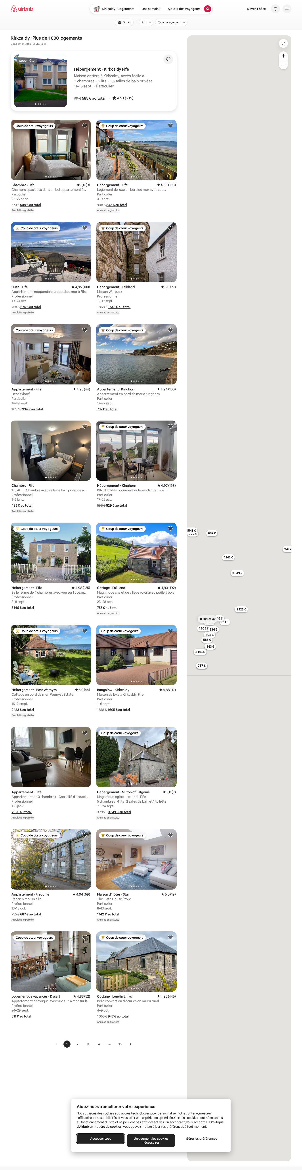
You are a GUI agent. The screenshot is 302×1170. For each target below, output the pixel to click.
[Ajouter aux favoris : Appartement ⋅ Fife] (84, 329)
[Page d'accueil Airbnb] (22, 9)
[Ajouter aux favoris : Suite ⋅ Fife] (84, 227)
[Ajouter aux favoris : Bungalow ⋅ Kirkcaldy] (170, 630)
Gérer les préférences (201, 1139)
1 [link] (67, 1044)
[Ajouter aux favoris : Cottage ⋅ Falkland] (170, 528)
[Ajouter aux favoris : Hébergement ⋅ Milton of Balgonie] (170, 732)
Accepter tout (100, 1139)
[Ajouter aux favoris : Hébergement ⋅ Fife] (170, 125)
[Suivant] (130, 1044)
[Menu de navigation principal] (287, 8)
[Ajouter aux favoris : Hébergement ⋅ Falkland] (170, 227)
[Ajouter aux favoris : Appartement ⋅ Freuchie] (84, 834)
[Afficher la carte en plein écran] (283, 43)
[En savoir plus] (45, 43)
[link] (56, 1044)
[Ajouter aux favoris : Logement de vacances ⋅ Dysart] (84, 937)
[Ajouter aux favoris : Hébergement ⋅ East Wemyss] (84, 630)
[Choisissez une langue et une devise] (275, 8)
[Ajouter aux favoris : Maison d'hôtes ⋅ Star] (170, 834)
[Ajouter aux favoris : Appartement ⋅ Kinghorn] (170, 329)
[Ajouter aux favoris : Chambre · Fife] (84, 125)
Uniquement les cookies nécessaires (151, 1141)
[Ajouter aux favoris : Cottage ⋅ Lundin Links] (170, 937)
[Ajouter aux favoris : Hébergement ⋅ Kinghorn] (170, 426)
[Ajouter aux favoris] (168, 59)
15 (120, 1044)
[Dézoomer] (283, 55)
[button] (93, 98)
